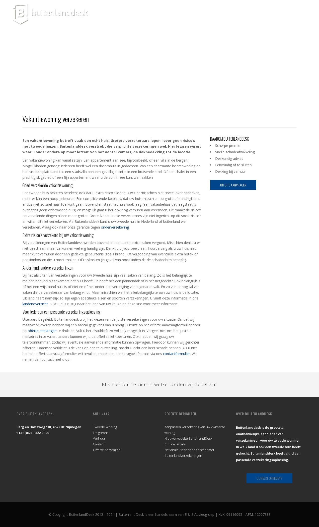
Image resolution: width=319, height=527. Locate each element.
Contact (98, 444)
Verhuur (99, 438)
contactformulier (176, 353)
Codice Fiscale (175, 444)
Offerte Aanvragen (233, 184)
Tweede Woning (105, 427)
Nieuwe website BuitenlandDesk (188, 438)
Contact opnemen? (269, 478)
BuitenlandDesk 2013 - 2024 (91, 514)
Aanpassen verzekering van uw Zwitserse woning (194, 430)
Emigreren (100, 432)
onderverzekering (115, 227)
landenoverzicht (35, 303)
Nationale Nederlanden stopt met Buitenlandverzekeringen (189, 453)
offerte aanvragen (42, 330)
